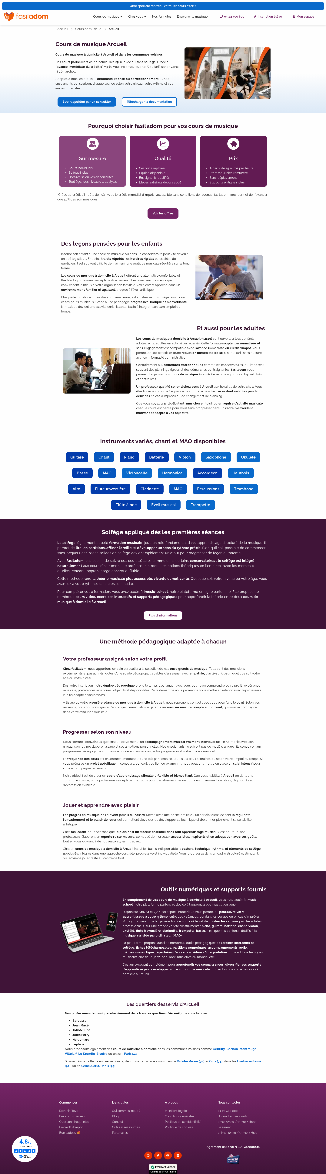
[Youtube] (168, 1155)
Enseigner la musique (192, 16)
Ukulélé (248, 457)
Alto (76, 489)
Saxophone (216, 457)
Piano (129, 457)
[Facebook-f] (158, 1155)
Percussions (208, 489)
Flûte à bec (126, 505)
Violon (185, 457)
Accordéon (207, 473)
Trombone (243, 489)
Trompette (200, 505)
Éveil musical (163, 505)
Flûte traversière (110, 489)
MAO (107, 473)
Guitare (77, 457)
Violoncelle (137, 473)
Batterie (156, 457)
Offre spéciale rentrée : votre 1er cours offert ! (163, 6)
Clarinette (150, 489)
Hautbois (240, 473)
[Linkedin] (178, 1155)
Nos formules (161, 16)
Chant (103, 457)
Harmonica (172, 473)
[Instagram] (148, 1155)
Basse (82, 473)
